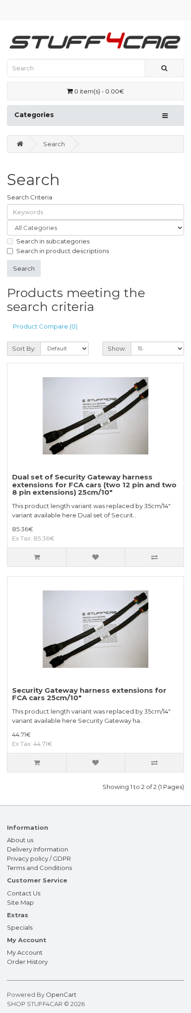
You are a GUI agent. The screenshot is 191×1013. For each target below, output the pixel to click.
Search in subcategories (52, 241)
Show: (117, 348)
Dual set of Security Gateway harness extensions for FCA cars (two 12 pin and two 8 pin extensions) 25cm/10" (94, 484)
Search (54, 144)
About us (20, 840)
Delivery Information (37, 849)
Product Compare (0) (45, 326)
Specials (19, 927)
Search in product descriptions (62, 251)
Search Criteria (29, 197)
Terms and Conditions (39, 867)
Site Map (20, 902)
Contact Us (23, 893)
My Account (25, 952)
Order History (27, 961)
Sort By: (24, 348)
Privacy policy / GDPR (39, 858)
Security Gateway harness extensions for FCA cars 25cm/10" (89, 694)
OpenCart (61, 994)
